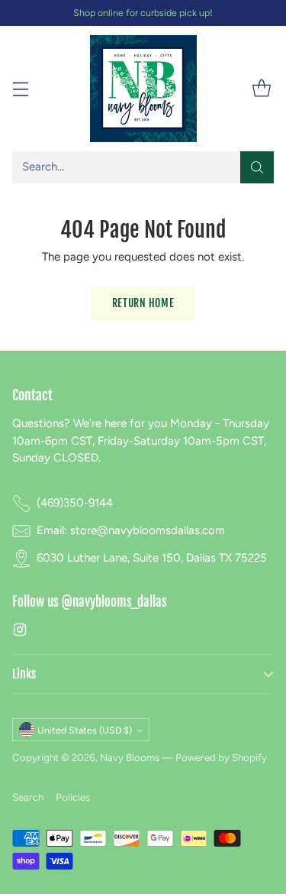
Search (27, 797)
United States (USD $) (84, 730)
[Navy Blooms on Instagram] (20, 632)
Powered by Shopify (221, 757)
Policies (73, 797)
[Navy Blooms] (143, 88)
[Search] (257, 167)
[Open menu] (20, 89)
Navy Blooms (129, 757)
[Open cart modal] (261, 89)
